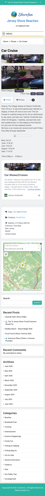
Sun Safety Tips (11, 474)
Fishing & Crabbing (12, 446)
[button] (4, 77)
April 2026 (8, 376)
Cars (33, 94)
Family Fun (19, 91)
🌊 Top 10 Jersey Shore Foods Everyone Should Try (20, 2)
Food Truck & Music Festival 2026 (18, 334)
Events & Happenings (13, 436)
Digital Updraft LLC (22, 490)
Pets (6, 469)
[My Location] (22, 249)
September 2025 (11, 390)
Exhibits (39, 94)
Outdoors (8, 465)
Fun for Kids (9, 455)
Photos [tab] (21, 100)
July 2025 (8, 399)
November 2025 (11, 385)
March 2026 (9, 380)
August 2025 (9, 395)
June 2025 (9, 404)
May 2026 (8, 371)
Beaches (8, 417)
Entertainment (10, 432)
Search (6, 298)
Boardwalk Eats (11, 422)
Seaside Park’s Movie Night (15, 317)
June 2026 (9, 366)
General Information (12, 460)
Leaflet (13, 290)
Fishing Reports (11, 451)
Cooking (8, 427)
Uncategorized (10, 479)
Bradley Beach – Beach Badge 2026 (18, 329)
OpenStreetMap (28, 290)
